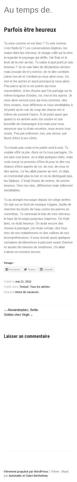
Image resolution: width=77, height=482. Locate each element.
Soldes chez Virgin (16, 314)
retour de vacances (27, 292)
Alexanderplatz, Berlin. (23, 310)
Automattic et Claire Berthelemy (28, 475)
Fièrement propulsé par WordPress (26, 471)
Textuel (23, 286)
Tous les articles (40, 286)
